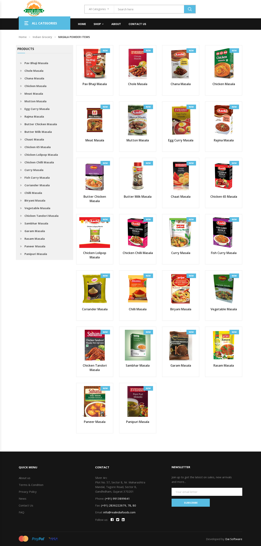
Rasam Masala (34, 238)
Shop (97, 24)
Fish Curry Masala (37, 177)
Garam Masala (34, 231)
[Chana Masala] (180, 63)
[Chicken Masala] (223, 63)
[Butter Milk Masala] (137, 176)
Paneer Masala (34, 246)
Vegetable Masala (37, 208)
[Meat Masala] (94, 120)
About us (24, 478)
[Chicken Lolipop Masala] (94, 232)
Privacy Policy (28, 492)
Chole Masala (33, 71)
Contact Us (137, 24)
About (116, 24)
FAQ (21, 512)
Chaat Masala (34, 139)
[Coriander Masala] (94, 288)
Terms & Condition (31, 485)
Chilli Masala (33, 193)
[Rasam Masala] (223, 345)
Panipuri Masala (35, 254)
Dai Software (233, 539)
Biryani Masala (34, 200)
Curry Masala (33, 170)
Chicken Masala (35, 86)
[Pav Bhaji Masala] (94, 63)
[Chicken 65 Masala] (223, 176)
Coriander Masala (37, 185)
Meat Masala (33, 93)
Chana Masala (34, 78)
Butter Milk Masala (38, 132)
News (22, 498)
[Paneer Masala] (94, 401)
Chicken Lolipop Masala (41, 154)
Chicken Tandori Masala (41, 216)
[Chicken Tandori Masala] (94, 345)
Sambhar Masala (36, 223)
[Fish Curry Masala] (223, 232)
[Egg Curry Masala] (180, 120)
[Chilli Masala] (137, 288)
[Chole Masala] (137, 63)
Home (82, 24)
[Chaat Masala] (180, 176)
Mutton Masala (35, 101)
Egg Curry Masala (36, 109)
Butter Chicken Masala (40, 124)
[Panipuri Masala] (137, 401)
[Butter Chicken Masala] (94, 176)
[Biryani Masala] (180, 288)
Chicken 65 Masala (37, 147)
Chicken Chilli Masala (39, 162)
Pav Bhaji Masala (36, 63)
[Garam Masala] (180, 345)
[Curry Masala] (180, 232)
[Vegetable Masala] (223, 288)
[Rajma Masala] (223, 120)
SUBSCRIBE (191, 502)
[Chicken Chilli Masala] (137, 232)
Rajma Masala (34, 116)
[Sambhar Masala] (137, 345)
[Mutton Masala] (137, 120)
